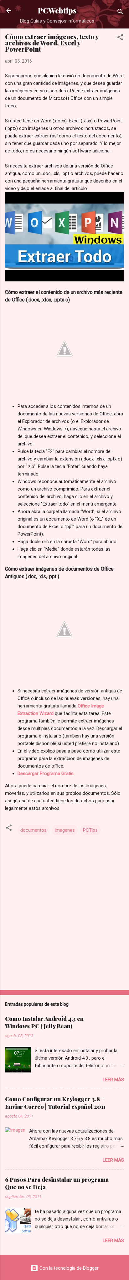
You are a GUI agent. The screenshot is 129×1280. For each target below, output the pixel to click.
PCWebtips (57, 10)
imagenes (65, 830)
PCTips (90, 830)
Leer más (113, 1079)
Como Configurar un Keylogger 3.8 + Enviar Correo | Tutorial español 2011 (55, 1102)
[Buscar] (120, 12)
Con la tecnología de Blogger (68, 1268)
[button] (120, 38)
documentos (33, 830)
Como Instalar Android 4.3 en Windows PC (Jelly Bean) (44, 1022)
